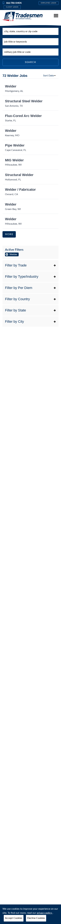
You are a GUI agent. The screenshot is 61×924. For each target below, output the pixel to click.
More (9, 234)
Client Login (12, 7)
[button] (30, 265)
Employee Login (48, 3)
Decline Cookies (36, 918)
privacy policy (45, 913)
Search (30, 62)
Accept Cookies (13, 918)
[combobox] (30, 31)
